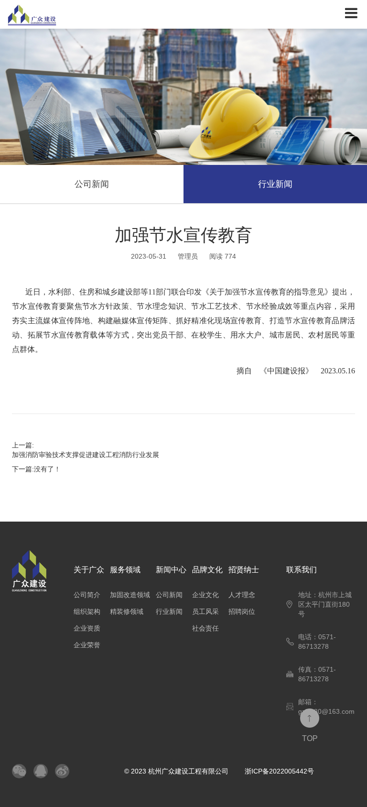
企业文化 (205, 595)
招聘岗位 (241, 611)
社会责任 (205, 628)
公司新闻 (92, 184)
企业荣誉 (87, 645)
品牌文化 (207, 570)
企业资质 (87, 628)
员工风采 (205, 611)
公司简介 (87, 595)
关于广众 (89, 570)
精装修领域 (126, 611)
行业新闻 (275, 184)
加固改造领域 (130, 595)
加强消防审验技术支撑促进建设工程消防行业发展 (85, 454)
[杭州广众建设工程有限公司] (91, 14)
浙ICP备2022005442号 (279, 771)
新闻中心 (171, 570)
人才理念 (241, 595)
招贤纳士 (243, 570)
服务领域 (125, 570)
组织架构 (87, 611)
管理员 (188, 256)
